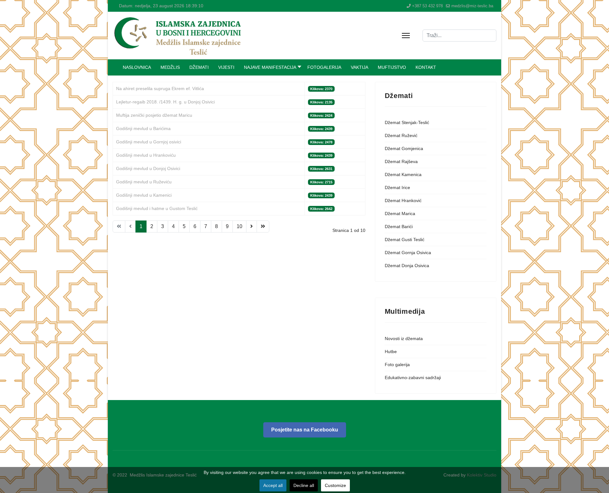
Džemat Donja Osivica (407, 265)
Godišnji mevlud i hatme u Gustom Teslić (157, 208)
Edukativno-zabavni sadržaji (413, 377)
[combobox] (459, 36)
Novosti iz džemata (404, 338)
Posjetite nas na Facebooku (304, 429)
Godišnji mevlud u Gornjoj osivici (148, 141)
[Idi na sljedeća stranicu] (251, 226)
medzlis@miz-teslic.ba (472, 6)
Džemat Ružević (401, 135)
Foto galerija (397, 364)
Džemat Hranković (403, 200)
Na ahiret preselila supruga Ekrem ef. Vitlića (160, 88)
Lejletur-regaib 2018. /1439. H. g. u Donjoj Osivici (165, 101)
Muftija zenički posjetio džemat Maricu (154, 115)
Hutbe (391, 351)
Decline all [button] (303, 485)
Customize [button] (335, 485)
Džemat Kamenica (403, 174)
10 (239, 226)
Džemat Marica (400, 213)
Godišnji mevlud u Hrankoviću (146, 155)
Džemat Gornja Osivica (408, 252)
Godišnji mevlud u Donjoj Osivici (148, 168)
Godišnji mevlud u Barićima (143, 128)
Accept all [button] (273, 485)
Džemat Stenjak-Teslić (407, 122)
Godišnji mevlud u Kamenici (144, 195)
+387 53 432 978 (427, 6)
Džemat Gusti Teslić (404, 239)
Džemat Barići (399, 226)
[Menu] (406, 35)
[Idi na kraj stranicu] (263, 226)
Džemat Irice (397, 187)
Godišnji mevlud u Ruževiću (144, 181)
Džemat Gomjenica (404, 148)
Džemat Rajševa (401, 161)
